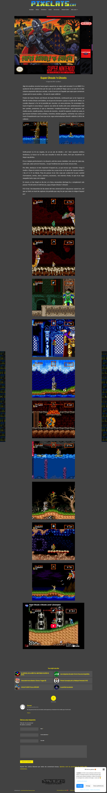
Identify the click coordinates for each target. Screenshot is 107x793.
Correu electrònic (45, 734)
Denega (88, 786)
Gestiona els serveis (82, 781)
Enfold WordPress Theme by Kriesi (28, 790)
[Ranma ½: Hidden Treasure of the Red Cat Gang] (1, 396)
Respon (28, 712)
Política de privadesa (95, 790)
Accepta (80, 786)
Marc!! (59, 82)
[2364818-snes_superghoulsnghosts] (53, 45)
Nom (42, 728)
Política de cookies (84, 790)
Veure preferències (98, 786)
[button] (103, 769)
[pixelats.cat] (53, 3)
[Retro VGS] (105, 396)
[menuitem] (31, 10)
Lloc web (42, 740)
